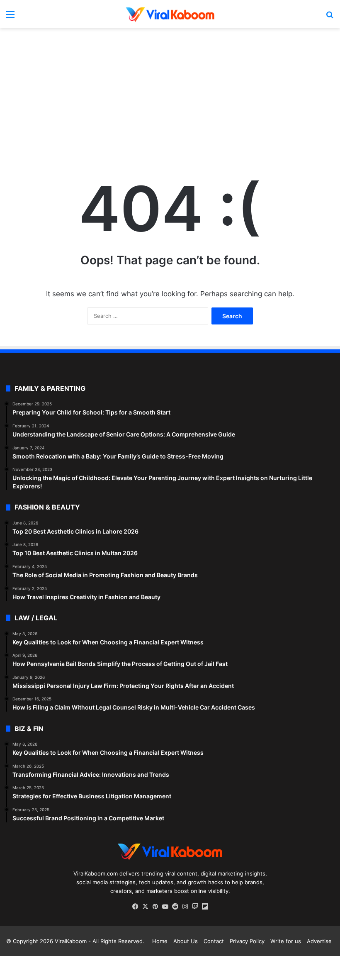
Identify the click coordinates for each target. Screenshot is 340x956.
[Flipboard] (205, 907)
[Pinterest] (155, 907)
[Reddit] (175, 907)
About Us (185, 941)
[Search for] (329, 17)
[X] (145, 907)
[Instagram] (185, 907)
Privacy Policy (247, 941)
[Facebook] (135, 907)
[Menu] (10, 17)
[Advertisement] (170, 95)
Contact (214, 941)
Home (160, 941)
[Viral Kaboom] (170, 14)
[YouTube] (165, 907)
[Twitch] (195, 907)
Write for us (285, 941)
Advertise (319, 941)
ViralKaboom (71, 941)
